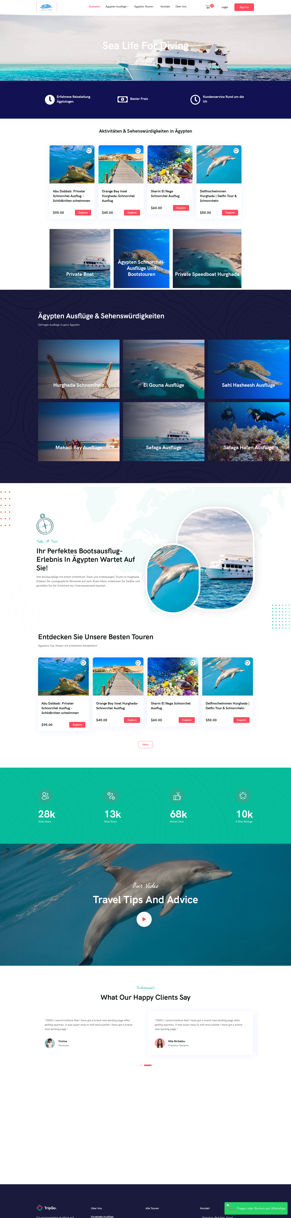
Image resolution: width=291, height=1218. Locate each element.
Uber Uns (96, 1208)
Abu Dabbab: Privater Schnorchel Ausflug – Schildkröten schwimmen (71, 196)
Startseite (94, 6)
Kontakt (165, 6)
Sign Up (244, 7)
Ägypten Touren (143, 6)
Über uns (180, 6)
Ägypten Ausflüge (116, 6)
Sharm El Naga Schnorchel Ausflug (165, 193)
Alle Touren (152, 1208)
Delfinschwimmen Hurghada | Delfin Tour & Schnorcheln (218, 196)
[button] (141, 1065)
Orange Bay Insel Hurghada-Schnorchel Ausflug (118, 196)
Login (225, 7)
